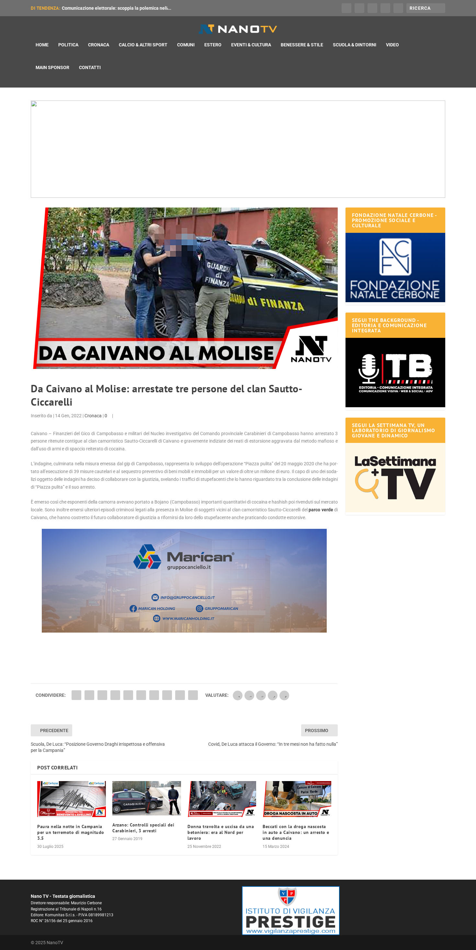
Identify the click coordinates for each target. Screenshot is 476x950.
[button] (238, 149)
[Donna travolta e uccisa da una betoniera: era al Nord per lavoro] (221, 799)
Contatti (90, 67)
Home (42, 44)
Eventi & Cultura (251, 44)
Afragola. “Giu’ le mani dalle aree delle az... (106, 8)
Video (392, 44)
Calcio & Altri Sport (143, 44)
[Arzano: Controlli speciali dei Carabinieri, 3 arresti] (146, 798)
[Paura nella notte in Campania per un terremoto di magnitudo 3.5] (71, 799)
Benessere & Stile (302, 44)
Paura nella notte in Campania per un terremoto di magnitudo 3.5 (70, 832)
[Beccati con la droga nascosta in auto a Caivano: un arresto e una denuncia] (297, 799)
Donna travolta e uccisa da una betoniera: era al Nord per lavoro (220, 832)
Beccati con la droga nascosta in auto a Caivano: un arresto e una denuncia (296, 832)
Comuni (186, 44)
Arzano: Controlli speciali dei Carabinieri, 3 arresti (143, 828)
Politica (68, 44)
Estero (212, 44)
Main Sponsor (52, 67)
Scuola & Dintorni (354, 44)
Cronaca (98, 44)
